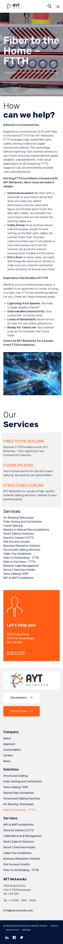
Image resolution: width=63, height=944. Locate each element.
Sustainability (12, 749)
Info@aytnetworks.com (18, 910)
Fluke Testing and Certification (22, 521)
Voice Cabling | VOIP (15, 573)
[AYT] (31, 688)
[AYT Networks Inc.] (15, 6)
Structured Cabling (15, 775)
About (7, 738)
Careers (8, 755)
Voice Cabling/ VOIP (15, 787)
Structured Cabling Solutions (21, 549)
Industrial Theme (19, 926)
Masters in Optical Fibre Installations (26, 529)
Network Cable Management (21, 565)
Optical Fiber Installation (18, 792)
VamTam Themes (39, 926)
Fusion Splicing (13, 525)
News (6, 761)
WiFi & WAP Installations (18, 577)
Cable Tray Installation (17, 553)
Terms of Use (12, 930)
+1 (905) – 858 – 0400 (22, 900)
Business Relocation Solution (21, 545)
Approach (9, 744)
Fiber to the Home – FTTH (19, 561)
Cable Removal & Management (22, 836)
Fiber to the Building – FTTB (21, 557)
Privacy (54, 926)
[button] (16, 652)
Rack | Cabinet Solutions (18, 533)
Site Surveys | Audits (16, 541)
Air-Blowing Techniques (18, 517)
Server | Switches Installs (19, 569)
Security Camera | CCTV (18, 537)
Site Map (26, 930)
